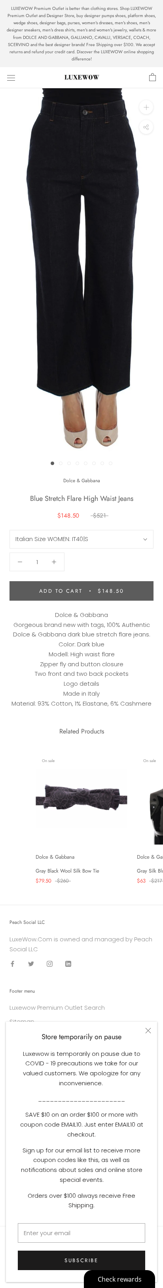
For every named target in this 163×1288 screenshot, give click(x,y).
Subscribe (81, 1260)
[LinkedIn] (68, 964)
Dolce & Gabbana (81, 480)
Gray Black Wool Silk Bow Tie (67, 871)
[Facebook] (12, 964)
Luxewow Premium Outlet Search (57, 1007)
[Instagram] (50, 964)
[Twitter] (31, 964)
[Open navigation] (11, 77)
